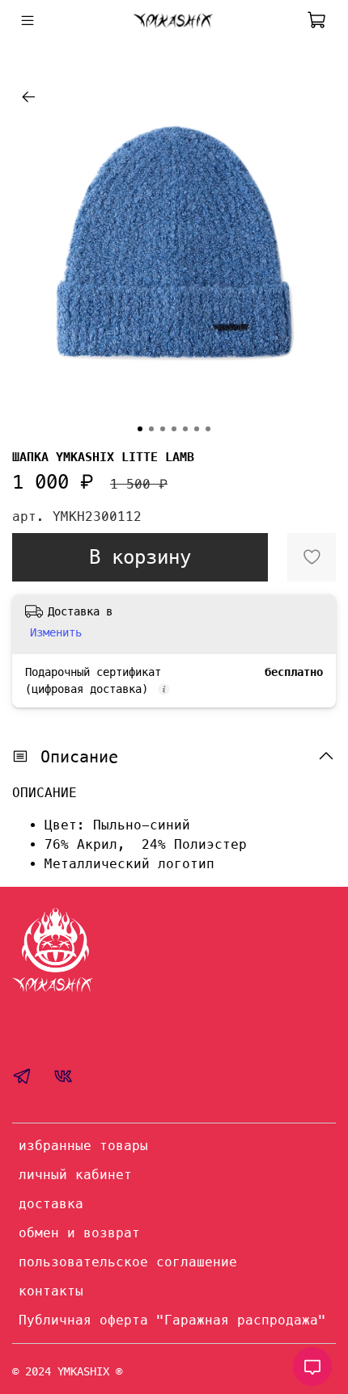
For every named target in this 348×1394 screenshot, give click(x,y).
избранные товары (83, 1145)
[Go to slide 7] (208, 428)
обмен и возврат (79, 1233)
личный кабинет (75, 1174)
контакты (51, 1291)
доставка (51, 1203)
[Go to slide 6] (196, 428)
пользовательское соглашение (128, 1262)
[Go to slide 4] (174, 428)
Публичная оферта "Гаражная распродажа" (172, 1320)
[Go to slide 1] (140, 428)
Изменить (56, 632)
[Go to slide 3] (162, 428)
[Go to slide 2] (151, 428)
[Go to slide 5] (185, 428)
